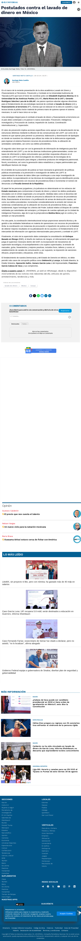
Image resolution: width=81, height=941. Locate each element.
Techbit (4, 860)
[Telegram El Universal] (43, 886)
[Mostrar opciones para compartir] (78, 9)
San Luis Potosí (47, 815)
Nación (4, 802)
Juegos (44, 856)
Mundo (4, 823)
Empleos (45, 836)
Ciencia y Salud (7, 855)
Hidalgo (44, 810)
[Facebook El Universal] (48, 886)
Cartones (5, 838)
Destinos (5, 868)
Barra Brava (7, 536)
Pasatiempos (46, 858)
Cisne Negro (6, 897)
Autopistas (6, 871)
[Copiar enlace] (45, 295)
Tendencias (6, 853)
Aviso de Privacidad (71, 928)
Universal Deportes (9, 843)
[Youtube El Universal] (58, 886)
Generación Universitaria (46, 842)
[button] (66, 2)
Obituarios (45, 838)
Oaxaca (44, 805)
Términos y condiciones (51, 930)
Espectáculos (7, 845)
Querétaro (45, 812)
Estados (5, 830)
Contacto (64, 930)
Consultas (5, 873)
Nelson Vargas (8, 523)
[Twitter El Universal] (53, 886)
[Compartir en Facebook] (30, 295)
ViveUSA (45, 853)
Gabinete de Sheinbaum (6, 819)
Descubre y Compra (49, 828)
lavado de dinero (11, 286)
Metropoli (5, 828)
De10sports (46, 848)
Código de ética (39, 928)
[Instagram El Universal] (64, 886)
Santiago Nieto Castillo (23, 75)
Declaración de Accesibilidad (30, 930)
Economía (5, 840)
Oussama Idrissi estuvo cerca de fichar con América (30, 539)
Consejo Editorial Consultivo (21, 928)
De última (5, 866)
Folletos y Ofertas (48, 831)
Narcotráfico (6, 833)
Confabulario (6, 850)
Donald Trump (7, 825)
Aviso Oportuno (47, 833)
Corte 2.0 (5, 805)
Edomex (45, 802)
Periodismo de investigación (7, 811)
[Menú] (78, 2)
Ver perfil (16, 82)
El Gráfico (45, 846)
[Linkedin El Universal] (74, 886)
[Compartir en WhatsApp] (38, 295)
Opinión (7, 505)
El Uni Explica (7, 815)
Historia (16, 930)
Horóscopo (46, 861)
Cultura (4, 848)
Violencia (50, 928)
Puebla (44, 807)
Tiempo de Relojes (9, 894)
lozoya (33, 286)
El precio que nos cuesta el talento (22, 514)
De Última (5, 887)
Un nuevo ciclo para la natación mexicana (25, 527)
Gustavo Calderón (10, 511)
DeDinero (45, 851)
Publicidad (59, 928)
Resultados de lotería (47, 865)
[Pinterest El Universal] (69, 886)
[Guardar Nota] (49, 295)
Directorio (6, 928)
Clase (4, 879)
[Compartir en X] (34, 295)
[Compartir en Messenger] (42, 295)
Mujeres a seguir (8, 807)
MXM (3, 858)
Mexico (24, 286)
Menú (4, 863)
